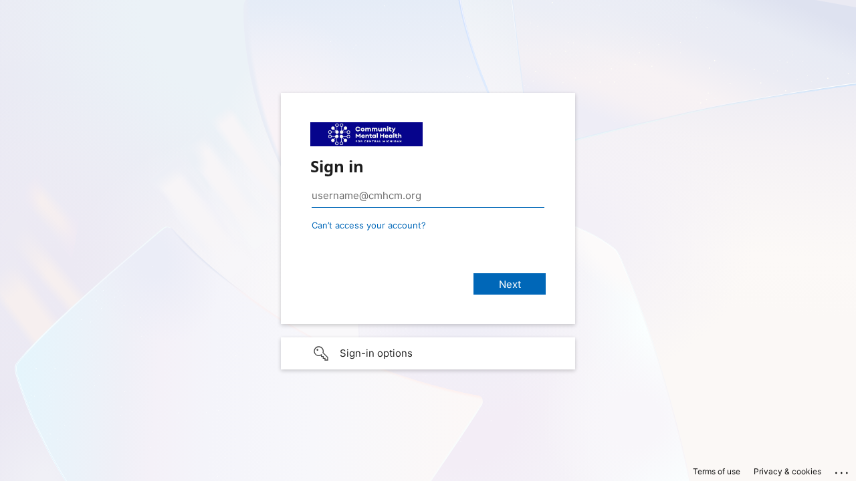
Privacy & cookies (787, 471)
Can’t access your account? (369, 225)
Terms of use (716, 471)
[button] (428, 353)
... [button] (843, 469)
